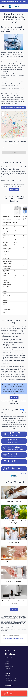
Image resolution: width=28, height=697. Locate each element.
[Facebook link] (6, 651)
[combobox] (14, 148)
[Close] (26, 693)
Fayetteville (9, 638)
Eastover (4, 638)
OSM (21, 137)
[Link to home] (14, 654)
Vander (14, 640)
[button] (14, 123)
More (17, 3)
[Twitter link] (11, 650)
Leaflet (17, 137)
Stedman (10, 640)
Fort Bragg (15, 638)
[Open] (25, 148)
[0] (25, 6)
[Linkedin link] (8, 651)
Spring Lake (5, 640)
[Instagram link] (14, 651)
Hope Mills (20, 638)
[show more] (3, 6)
